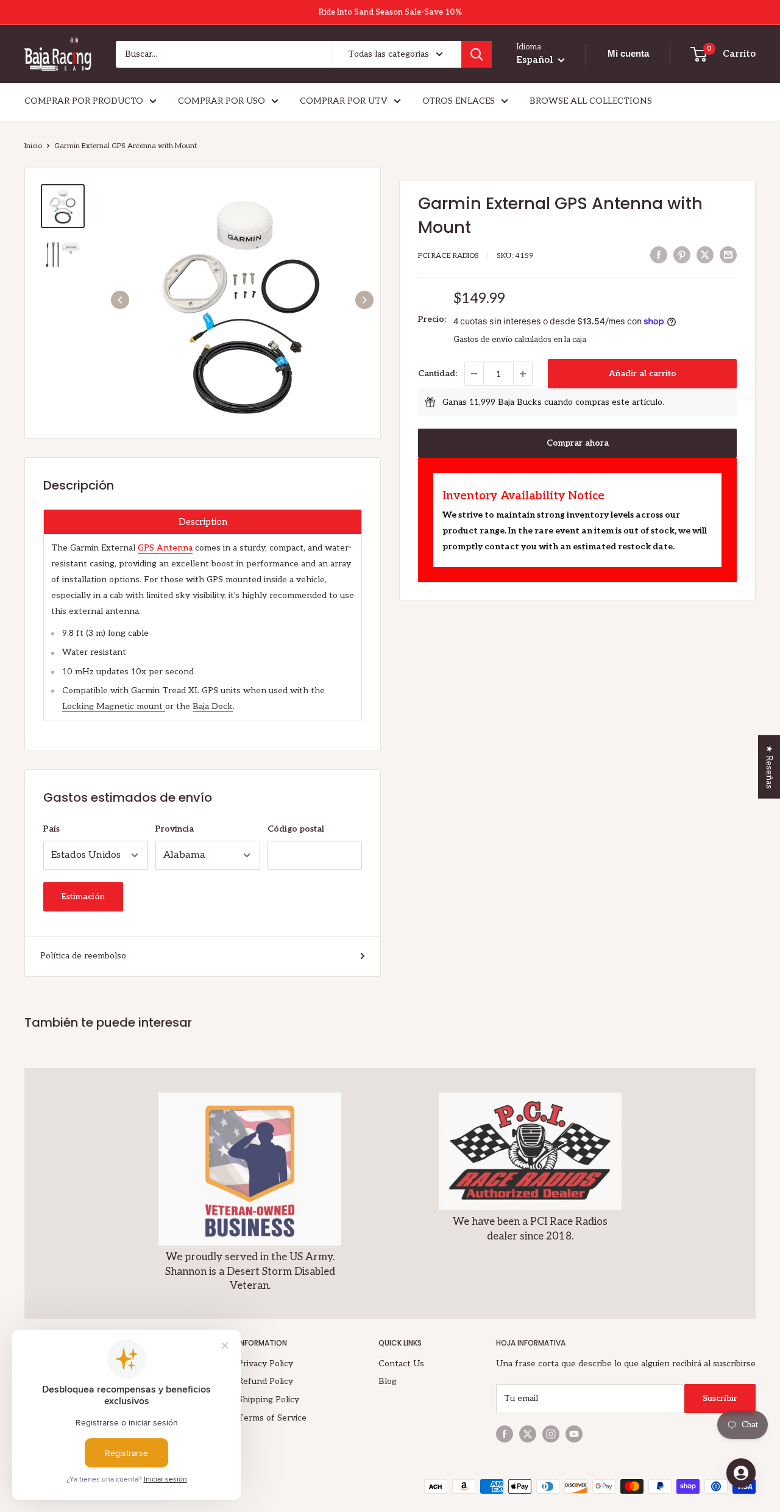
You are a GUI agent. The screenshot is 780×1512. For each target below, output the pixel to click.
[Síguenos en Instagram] (550, 1433)
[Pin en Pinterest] (681, 254)
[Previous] (120, 300)
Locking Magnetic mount (113, 706)
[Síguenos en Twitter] (527, 1433)
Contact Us (401, 1363)
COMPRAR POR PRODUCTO (83, 101)
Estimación (83, 896)
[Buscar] (476, 54)
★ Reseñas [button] (769, 767)
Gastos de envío (482, 339)
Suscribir (720, 1398)
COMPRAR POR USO (221, 101)
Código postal (296, 829)
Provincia (174, 829)
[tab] (202, 521)
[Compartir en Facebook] (658, 254)
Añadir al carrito (642, 373)
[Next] (364, 300)
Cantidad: (437, 373)
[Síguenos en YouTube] (574, 1433)
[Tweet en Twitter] (705, 254)
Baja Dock (213, 706)
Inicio (33, 146)
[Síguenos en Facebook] (504, 1433)
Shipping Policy (268, 1399)
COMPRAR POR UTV (344, 101)
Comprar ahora (578, 443)
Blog (387, 1381)
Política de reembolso (83, 955)
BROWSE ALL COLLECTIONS (591, 101)
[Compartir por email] (728, 254)
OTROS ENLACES (458, 101)
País (51, 829)
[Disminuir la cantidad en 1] (474, 373)
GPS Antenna (165, 548)
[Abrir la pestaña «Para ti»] (741, 1473)
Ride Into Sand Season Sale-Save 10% (390, 12)
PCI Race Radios (448, 255)
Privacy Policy (265, 1363)
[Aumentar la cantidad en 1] (523, 373)
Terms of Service (272, 1418)
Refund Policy (265, 1381)
